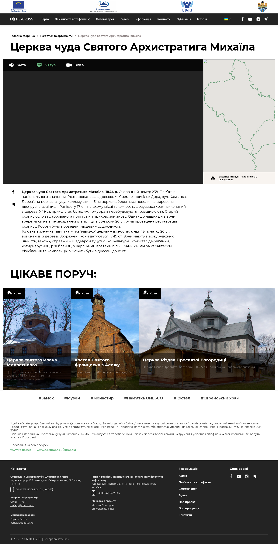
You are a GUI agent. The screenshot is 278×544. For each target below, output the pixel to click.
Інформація (143, 19)
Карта (45, 19)
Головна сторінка (22, 36)
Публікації (184, 19)
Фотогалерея (105, 19)
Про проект (187, 502)
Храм (17, 293)
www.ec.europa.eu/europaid (56, 450)
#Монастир (102, 398)
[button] (239, 113)
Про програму (189, 508)
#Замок (46, 398)
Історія (202, 19)
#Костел (182, 398)
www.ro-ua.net (20, 450)
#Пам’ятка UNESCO (143, 398)
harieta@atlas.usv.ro (21, 522)
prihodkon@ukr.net (103, 508)
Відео (125, 19)
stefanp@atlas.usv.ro (22, 505)
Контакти (164, 19)
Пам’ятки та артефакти (71, 19)
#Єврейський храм (220, 398)
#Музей (72, 398)
